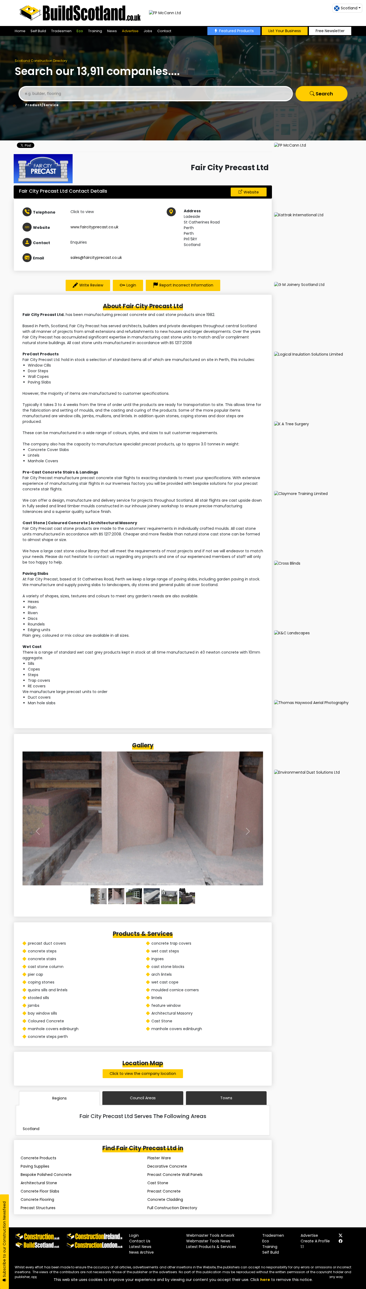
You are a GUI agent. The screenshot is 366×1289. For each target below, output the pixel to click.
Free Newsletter (330, 30)
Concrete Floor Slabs (40, 1191)
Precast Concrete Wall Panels (175, 1174)
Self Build (38, 30)
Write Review (91, 285)
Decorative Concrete (167, 1166)
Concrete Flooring (37, 1199)
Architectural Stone (39, 1183)
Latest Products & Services (211, 1246)
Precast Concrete (164, 1191)
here (265, 1279)
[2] (134, 896)
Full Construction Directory (172, 1207)
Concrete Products (38, 1158)
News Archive (141, 1252)
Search (324, 93)
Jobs (148, 30)
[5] (187, 896)
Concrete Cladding (165, 1199)
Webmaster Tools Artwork (210, 1235)
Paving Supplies (35, 1166)
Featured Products (236, 30)
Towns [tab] (226, 1098)
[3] (152, 896)
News (112, 30)
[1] (116, 896)
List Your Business (284, 30)
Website (251, 192)
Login (131, 285)
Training (95, 30)
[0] (99, 896)
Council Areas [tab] (143, 1098)
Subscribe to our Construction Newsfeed (4, 1239)
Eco (80, 30)
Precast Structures (38, 1207)
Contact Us (139, 1241)
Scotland (31, 1128)
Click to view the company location (143, 1073)
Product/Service (42, 105)
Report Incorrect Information (186, 285)
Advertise (130, 30)
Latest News (140, 1246)
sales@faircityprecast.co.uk (96, 257)
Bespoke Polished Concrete (46, 1174)
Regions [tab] (59, 1098)
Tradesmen (61, 30)
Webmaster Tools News (208, 1241)
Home (20, 30)
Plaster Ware (159, 1158)
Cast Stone (157, 1183)
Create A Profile (315, 1241)
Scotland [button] (349, 8)
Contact (164, 30)
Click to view (82, 211)
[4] (169, 896)
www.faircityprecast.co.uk (94, 227)
